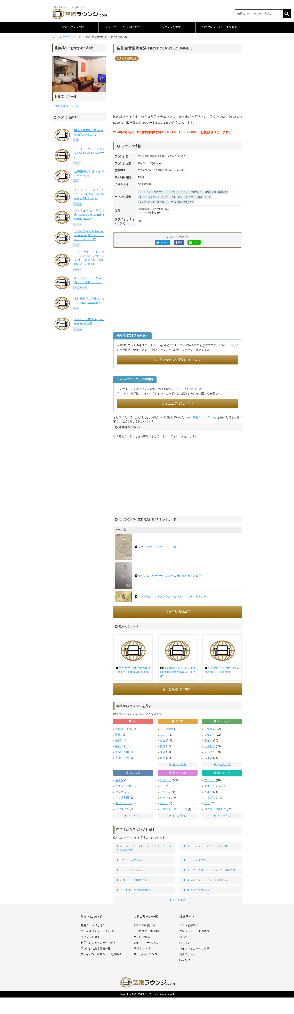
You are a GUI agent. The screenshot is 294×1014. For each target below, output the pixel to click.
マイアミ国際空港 (197, 890)
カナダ (164, 786)
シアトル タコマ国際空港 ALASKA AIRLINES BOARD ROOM (89, 214)
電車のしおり (187, 954)
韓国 (162, 746)
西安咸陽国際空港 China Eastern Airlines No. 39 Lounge (177, 671)
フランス (209, 734)
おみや (183, 936)
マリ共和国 (122, 797)
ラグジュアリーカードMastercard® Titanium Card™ (169, 575)
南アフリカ (122, 809)
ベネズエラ (211, 797)
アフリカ (134, 772)
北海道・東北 (123, 728)
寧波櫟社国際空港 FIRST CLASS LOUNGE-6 (89, 300)
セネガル (120, 791)
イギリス (209, 728)
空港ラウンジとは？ (74, 27)
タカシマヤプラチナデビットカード (159, 546)
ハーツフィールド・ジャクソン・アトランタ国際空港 (144, 847)
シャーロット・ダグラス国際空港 (207, 845)
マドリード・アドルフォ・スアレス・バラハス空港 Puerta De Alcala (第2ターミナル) (89, 257)
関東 (118, 734)
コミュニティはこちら (177, 403)
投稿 (179, 242)
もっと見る (179, 764)
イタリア (209, 746)
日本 (135, 721)
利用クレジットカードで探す (219, 27)
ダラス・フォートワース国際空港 (207, 880)
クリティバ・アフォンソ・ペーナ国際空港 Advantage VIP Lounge (89, 194)
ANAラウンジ (141, 948)
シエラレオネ (123, 786)
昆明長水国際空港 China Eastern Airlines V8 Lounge (133, 669)
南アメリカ (224, 772)
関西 (118, 746)
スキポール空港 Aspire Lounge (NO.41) (89, 321)
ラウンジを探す (171, 27)
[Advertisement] (177, 86)
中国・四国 (122, 752)
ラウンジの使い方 (144, 925)
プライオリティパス (145, 942)
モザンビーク (123, 803)
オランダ (77, 329)
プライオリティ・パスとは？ (123, 27)
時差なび (184, 960)
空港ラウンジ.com (204, 417)
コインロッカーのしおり (194, 948)
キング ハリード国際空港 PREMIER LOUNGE (89, 280)
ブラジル (209, 780)
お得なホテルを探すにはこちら (177, 360)
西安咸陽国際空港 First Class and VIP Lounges (222, 669)
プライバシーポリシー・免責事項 (101, 954)
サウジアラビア (80, 288)
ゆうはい (184, 942)
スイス (208, 757)
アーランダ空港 (196, 860)
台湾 (162, 757)
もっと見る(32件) (177, 611)
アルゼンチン (212, 786)
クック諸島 (167, 728)
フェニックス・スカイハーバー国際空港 (211, 870)
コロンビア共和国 (215, 809)
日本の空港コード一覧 (65, 106)
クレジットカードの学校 (194, 931)
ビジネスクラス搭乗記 (147, 931)
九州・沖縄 (122, 757)
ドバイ (76, 245)
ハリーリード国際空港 (133, 880)
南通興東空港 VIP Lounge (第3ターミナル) (89, 132)
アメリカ (165, 780)
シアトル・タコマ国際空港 (136, 890)
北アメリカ (179, 772)
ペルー (208, 791)
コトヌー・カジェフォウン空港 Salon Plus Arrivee (89, 153)
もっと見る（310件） (177, 689)
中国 (162, 740)
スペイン (209, 752)
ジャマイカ (167, 797)
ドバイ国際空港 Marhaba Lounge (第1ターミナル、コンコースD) (89, 235)
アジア (179, 721)
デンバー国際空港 (130, 860)
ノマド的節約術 (188, 925)
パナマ (164, 803)
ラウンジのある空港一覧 (96, 948)
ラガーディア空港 (130, 870)
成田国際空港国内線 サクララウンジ (89, 173)
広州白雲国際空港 (127, 58)
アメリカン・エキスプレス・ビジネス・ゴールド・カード (173, 596)
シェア (195, 242)
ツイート (164, 242)
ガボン (119, 780)
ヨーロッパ (224, 721)
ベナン (76, 163)
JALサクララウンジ (145, 954)
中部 (118, 740)
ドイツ (208, 740)
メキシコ (165, 791)
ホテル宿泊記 (141, 936)
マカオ (164, 734)
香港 (162, 752)
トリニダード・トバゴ (173, 809)
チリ (207, 803)
